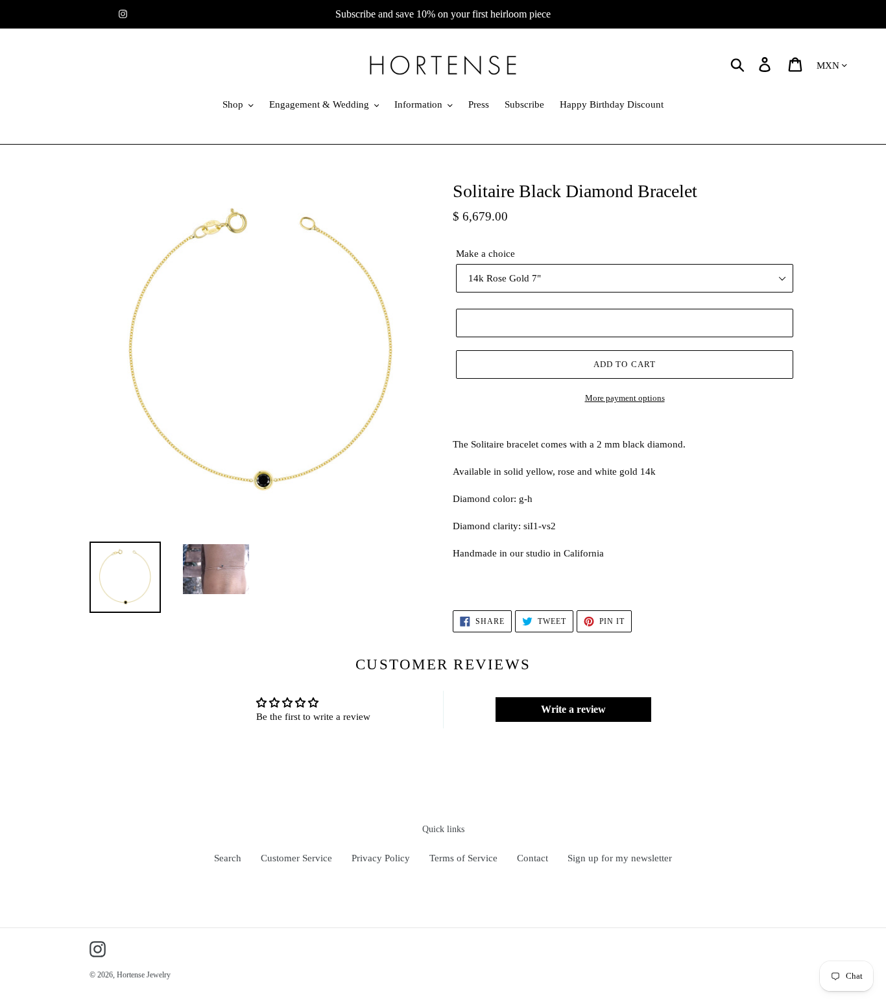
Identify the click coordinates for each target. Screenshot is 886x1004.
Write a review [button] (573, 709)
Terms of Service (463, 858)
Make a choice (485, 253)
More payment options (625, 398)
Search (227, 858)
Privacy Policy (381, 858)
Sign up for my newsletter (620, 858)
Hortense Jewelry (144, 974)
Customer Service (296, 858)
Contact (532, 858)
